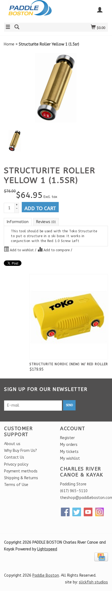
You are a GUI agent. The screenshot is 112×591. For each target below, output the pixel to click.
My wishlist (70, 458)
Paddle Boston (45, 575)
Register (67, 438)
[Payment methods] (101, 556)
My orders (68, 444)
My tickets (69, 451)
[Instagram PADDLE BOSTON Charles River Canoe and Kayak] (99, 512)
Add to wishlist (22, 250)
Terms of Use (16, 484)
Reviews (46, 222)
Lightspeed (47, 549)
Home (9, 44)
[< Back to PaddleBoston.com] (30, 10)
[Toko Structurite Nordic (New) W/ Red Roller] (69, 316)
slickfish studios (93, 582)
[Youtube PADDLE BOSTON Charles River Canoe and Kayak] (88, 512)
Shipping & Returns (21, 478)
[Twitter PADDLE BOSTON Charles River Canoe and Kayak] (76, 512)
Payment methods (21, 471)
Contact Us (14, 457)
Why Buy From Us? (20, 450)
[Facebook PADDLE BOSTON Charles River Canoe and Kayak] (65, 512)
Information (18, 222)
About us (12, 444)
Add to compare (56, 250)
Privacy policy (16, 464)
